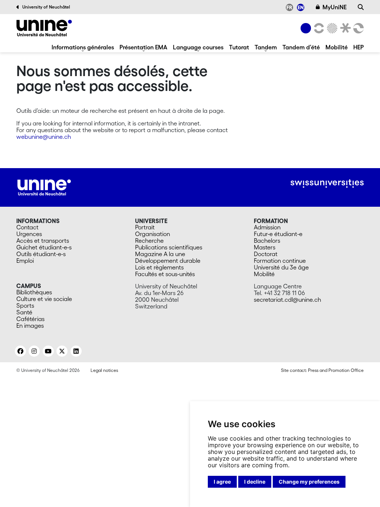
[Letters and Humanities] (317, 28)
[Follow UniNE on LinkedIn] (76, 351)
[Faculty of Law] (344, 28)
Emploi (25, 260)
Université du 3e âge (281, 267)
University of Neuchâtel (46, 6)
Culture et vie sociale (44, 298)
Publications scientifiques (168, 247)
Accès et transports (42, 240)
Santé (24, 312)
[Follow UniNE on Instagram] (34, 351)
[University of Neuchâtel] (306, 28)
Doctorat (266, 254)
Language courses (198, 47)
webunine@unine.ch (43, 136)
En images (30, 325)
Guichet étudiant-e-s (44, 247)
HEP (358, 47)
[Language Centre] (44, 28)
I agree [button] (222, 481)
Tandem (266, 47)
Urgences (29, 233)
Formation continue (280, 260)
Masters (264, 247)
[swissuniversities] (327, 183)
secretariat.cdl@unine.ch (287, 299)
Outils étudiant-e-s (41, 254)
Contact (27, 227)
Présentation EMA (143, 47)
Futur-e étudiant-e (278, 233)
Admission (267, 227)
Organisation (152, 233)
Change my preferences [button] (309, 481)
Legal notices (104, 370)
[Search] (361, 7)
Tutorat (239, 47)
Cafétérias (30, 318)
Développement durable (167, 260)
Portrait (145, 227)
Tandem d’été (301, 47)
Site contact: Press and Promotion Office (322, 370)
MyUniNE (334, 7)
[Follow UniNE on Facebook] (20, 351)
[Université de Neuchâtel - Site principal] (44, 186)
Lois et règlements (159, 267)
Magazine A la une (160, 254)
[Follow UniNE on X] (62, 351)
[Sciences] (331, 28)
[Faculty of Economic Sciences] (357, 28)
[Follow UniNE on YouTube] (48, 351)
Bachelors (267, 240)
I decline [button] (254, 481)
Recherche (149, 240)
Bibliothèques (34, 292)
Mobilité (336, 47)
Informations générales (83, 47)
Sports (25, 305)
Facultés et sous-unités (165, 274)
